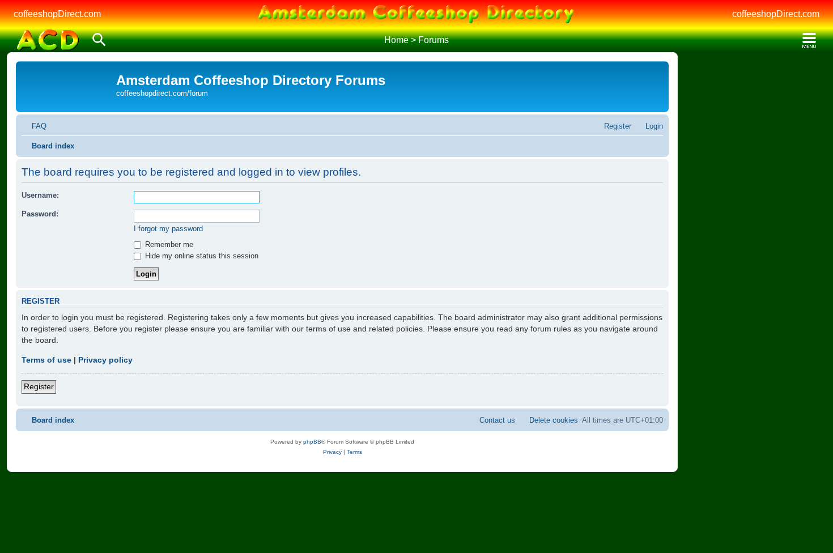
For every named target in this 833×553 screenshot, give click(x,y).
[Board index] (67, 82)
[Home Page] (48, 40)
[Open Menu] (809, 40)
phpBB (312, 442)
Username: (40, 195)
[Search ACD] (99, 40)
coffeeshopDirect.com (57, 14)
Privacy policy (105, 359)
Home (396, 40)
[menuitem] (34, 126)
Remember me (168, 244)
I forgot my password (168, 228)
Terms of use (46, 359)
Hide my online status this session (200, 256)
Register (39, 386)
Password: (40, 214)
